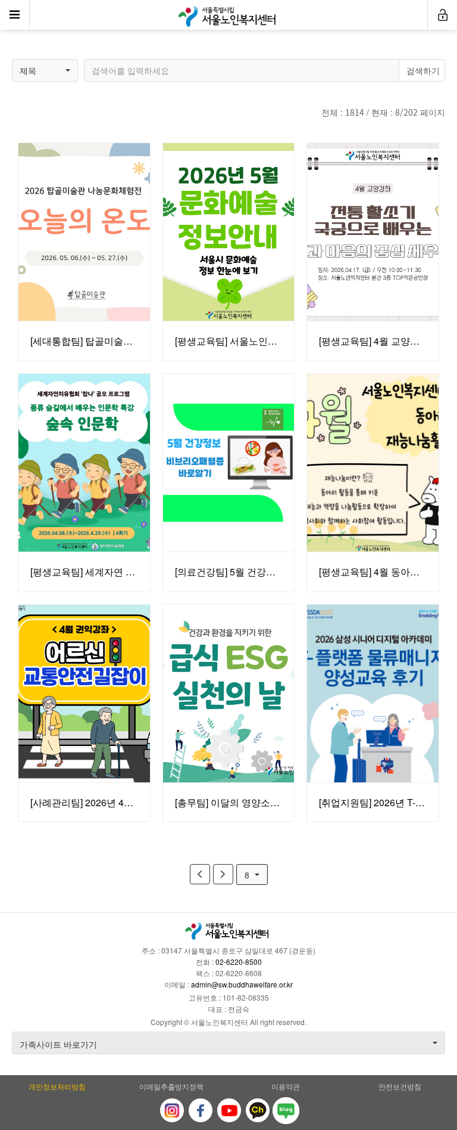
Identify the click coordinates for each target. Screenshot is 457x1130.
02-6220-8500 (238, 961)
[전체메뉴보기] (15, 15)
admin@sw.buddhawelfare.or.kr (242, 984)
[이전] (200, 874)
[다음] (223, 874)
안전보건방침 (399, 1086)
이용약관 (285, 1086)
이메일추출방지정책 (171, 1086)
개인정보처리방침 (57, 1086)
